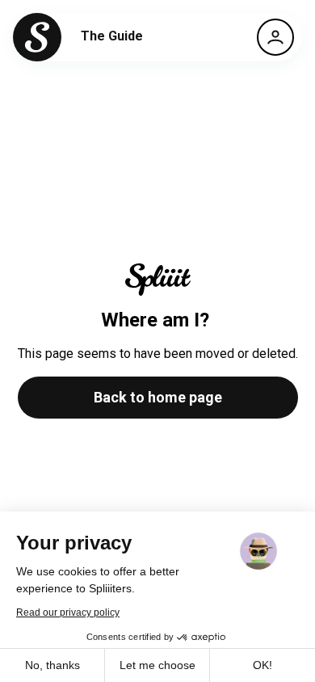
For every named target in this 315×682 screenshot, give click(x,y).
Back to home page (158, 397)
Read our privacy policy (68, 612)
